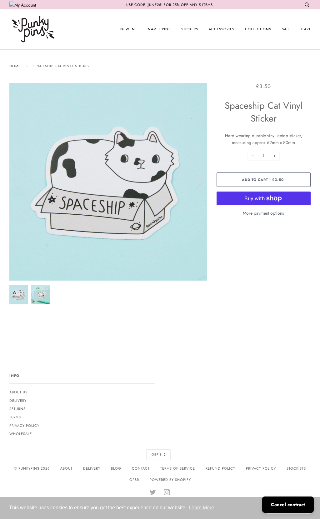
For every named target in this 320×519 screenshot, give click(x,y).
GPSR (134, 479)
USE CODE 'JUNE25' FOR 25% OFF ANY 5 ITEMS (169, 4)
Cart (306, 29)
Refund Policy (220, 468)
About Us (18, 392)
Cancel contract (288, 504)
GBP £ (157, 454)
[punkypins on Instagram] (167, 493)
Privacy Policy (24, 425)
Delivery (18, 400)
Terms (15, 417)
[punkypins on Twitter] (153, 493)
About (66, 468)
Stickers (189, 29)
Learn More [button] (201, 507)
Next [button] (195, 181)
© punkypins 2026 (32, 468)
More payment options (263, 213)
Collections (258, 29)
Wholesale (20, 433)
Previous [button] (20, 181)
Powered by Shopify (170, 479)
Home (15, 65)
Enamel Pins (158, 29)
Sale (286, 29)
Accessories (221, 29)
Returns (17, 408)
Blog (116, 468)
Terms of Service (177, 468)
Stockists (296, 468)
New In (127, 29)
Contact (141, 468)
